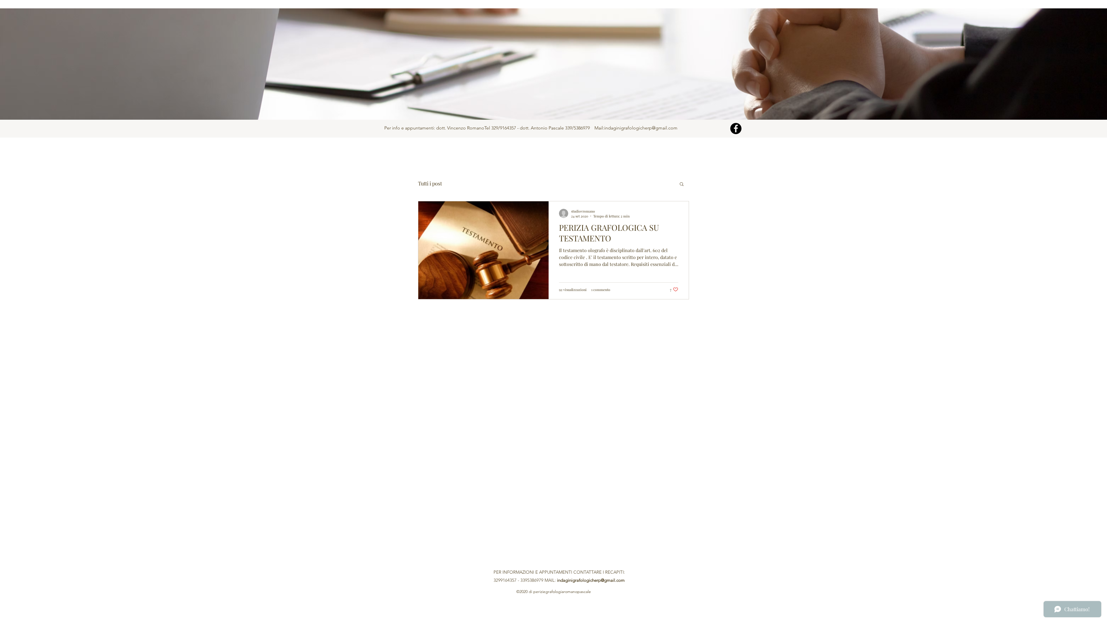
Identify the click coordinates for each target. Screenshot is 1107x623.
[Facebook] (735, 128)
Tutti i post (430, 183)
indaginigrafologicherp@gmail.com (640, 128)
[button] (681, 184)
